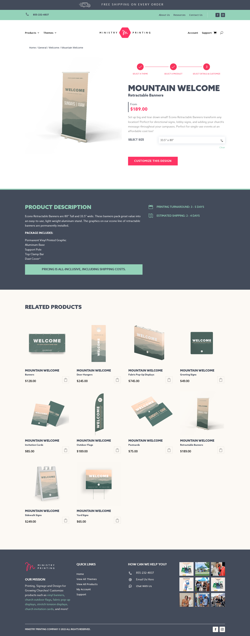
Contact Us (195, 15)
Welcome (54, 47)
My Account (84, 589)
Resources (179, 15)
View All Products (87, 584)
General (42, 47)
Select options (65, 379)
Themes (48, 32)
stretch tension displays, (52, 604)
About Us (164, 15)
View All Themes (87, 579)
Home (32, 47)
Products (30, 32)
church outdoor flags (38, 600)
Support (207, 32)
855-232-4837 (41, 15)
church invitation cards (39, 609)
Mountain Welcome (72, 47)
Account (193, 32)
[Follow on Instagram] (223, 15)
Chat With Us (144, 586)
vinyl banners (55, 595)
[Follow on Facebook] (217, 15)
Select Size (136, 139)
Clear (222, 147)
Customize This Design (153, 161)
